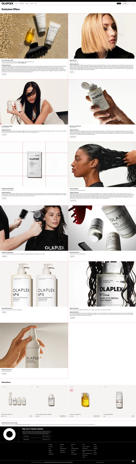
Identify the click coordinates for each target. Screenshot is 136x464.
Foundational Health (74, 448)
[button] (132, 461)
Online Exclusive (4, 386)
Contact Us (51, 446)
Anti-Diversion (84, 455)
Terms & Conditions (86, 446)
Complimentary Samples (8, 188)
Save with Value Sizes (7, 308)
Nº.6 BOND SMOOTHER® (108, 414)
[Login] (31, 387)
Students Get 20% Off (75, 126)
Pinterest (95, 454)
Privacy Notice (84, 448)
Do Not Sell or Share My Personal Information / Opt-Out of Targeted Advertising (58, 462)
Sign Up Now (14, 0)
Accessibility (51, 454)
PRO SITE (118, 3)
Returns (50, 452)
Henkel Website (74, 454)
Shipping (50, 450)
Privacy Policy (44, 433)
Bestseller (37, 386)
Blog (72, 446)
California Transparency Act (87, 453)
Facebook (95, 448)
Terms (47, 433)
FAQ (49, 448)
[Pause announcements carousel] (1, 1)
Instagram (95, 446)
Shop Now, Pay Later (7, 369)
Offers (61, 446)
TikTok (95, 450)
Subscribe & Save (74, 308)
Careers (72, 452)
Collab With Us (62, 452)
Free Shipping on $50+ (7, 126)
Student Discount (63, 448)
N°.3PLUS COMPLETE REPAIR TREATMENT (44, 414)
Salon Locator (73, 450)
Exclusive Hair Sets (74, 252)
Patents (83, 457)
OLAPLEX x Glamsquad (7, 252)
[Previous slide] (2, 401)
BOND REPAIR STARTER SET (7, 414)
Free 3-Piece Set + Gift (7, 60)
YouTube (95, 452)
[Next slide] (133, 401)
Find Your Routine (74, 188)
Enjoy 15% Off (73, 60)
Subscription (62, 450)
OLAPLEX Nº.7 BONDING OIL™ (75, 414)
